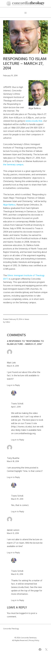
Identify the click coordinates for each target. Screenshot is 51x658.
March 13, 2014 (13, 533)
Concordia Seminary (28, 638)
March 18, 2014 (13, 461)
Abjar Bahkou (9, 204)
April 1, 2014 (16, 406)
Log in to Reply (13, 385)
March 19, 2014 (17, 499)
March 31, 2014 (13, 366)
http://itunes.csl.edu (21, 426)
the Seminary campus (13, 164)
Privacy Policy (34, 640)
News (27, 319)
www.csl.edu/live (34, 120)
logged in (23, 613)
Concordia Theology (11, 629)
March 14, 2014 (17, 574)
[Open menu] (25, 12)
